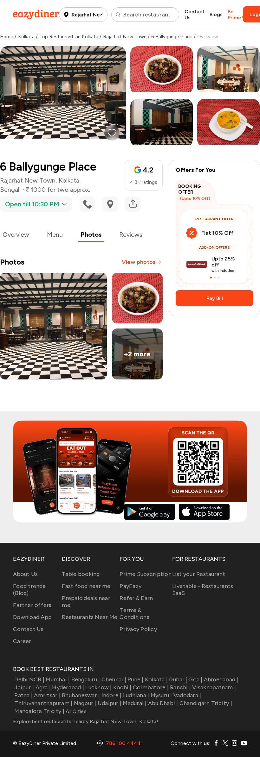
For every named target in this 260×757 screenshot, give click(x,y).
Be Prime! (235, 15)
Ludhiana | (136, 695)
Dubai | (178, 679)
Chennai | (113, 679)
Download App (32, 617)
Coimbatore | (151, 687)
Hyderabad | (68, 687)
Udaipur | (109, 703)
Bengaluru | (85, 679)
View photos (139, 262)
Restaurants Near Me (89, 617)
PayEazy (130, 586)
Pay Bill (214, 298)
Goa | (195, 679)
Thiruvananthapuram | (43, 703)
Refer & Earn (136, 598)
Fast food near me (86, 586)
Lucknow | (98, 687)
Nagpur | (85, 703)
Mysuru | (161, 695)
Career (22, 641)
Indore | (111, 695)
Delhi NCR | (29, 679)
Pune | (135, 679)
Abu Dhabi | (163, 703)
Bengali (10, 189)
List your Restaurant (198, 574)
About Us (25, 574)
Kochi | (122, 687)
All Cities (75, 711)
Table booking (81, 574)
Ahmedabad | (221, 679)
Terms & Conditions (134, 614)
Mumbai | (58, 679)
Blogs (216, 14)
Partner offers (32, 605)
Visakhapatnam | (214, 687)
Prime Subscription (146, 574)
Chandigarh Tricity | (205, 703)
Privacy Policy (138, 629)
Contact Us (195, 15)
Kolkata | (156, 679)
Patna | (23, 695)
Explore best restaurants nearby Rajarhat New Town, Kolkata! (85, 721)
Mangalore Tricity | (39, 711)
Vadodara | (187, 695)
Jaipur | (24, 687)
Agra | (43, 687)
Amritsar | (47, 695)
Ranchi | (180, 687)
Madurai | (134, 703)
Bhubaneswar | (81, 695)
